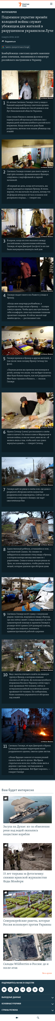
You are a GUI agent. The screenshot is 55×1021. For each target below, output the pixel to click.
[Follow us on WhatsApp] (28, 989)
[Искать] (38, 1017)
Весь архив (47, 973)
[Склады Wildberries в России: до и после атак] (27, 947)
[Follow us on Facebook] (16, 989)
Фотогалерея (9, 12)
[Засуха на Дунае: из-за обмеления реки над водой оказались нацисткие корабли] (27, 809)
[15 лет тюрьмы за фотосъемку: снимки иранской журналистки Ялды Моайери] (27, 856)
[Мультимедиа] (17, 1017)
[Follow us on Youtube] (4, 989)
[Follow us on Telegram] (22, 989)
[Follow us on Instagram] (10, 989)
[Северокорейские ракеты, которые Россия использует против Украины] (27, 904)
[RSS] (41, 989)
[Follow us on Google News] (35, 989)
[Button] (9, 42)
